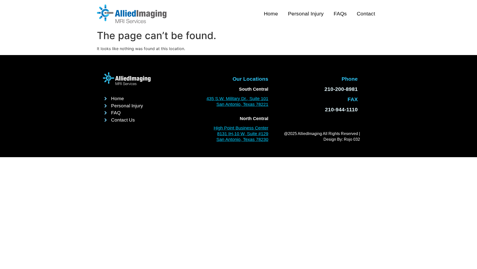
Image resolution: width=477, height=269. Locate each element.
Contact (366, 13)
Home (271, 13)
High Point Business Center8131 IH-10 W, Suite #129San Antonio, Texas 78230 (241, 134)
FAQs (340, 13)
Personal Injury (306, 13)
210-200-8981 (341, 89)
